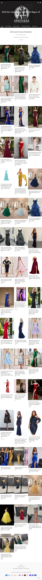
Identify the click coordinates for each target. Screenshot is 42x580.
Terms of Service (21, 566)
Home (2, 26)
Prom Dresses (8, 26)
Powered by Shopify (27, 572)
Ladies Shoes (35, 26)
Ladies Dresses (16, 26)
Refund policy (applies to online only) (21, 568)
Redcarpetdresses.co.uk (18, 572)
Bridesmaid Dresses (25, 26)
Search (21, 565)
